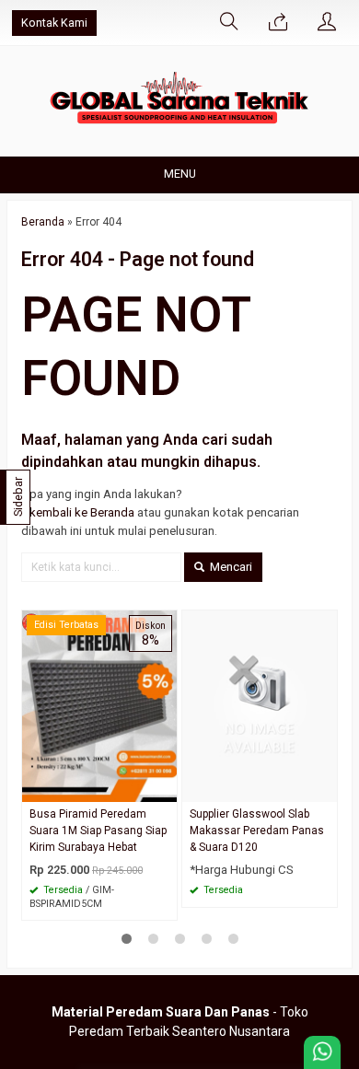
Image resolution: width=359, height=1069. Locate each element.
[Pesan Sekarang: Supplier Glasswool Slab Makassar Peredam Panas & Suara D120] (326, 787)
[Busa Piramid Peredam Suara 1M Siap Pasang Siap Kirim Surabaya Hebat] (99, 706)
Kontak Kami (54, 22)
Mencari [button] (229, 567)
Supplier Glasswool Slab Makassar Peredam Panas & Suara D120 (257, 831)
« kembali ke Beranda (77, 512)
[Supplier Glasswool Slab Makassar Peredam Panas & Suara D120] (259, 706)
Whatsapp (136, 901)
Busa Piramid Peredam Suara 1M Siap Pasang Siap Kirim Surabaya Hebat (98, 831)
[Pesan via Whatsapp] (278, 23)
